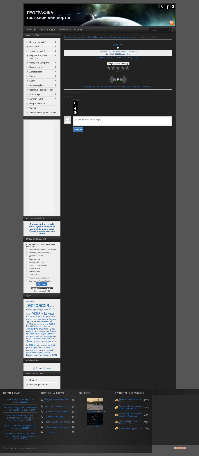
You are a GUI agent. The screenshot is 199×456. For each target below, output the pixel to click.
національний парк (43, 345)
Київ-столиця (34, 272)
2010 (51, 309)
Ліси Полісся (34, 275)
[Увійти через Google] (173, 6)
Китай (29, 326)
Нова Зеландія (45, 352)
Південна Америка (40, 321)
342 (102, 87)
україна (39, 313)
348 (127, 87)
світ (41, 336)
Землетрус (32, 328)
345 (114, 87)
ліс (50, 355)
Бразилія (45, 338)
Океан (47, 336)
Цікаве (30, 344)
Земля (30, 341)
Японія (53, 331)
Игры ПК (33, 380)
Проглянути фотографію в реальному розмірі (118, 57)
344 (110, 87)
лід (36, 355)
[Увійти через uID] (162, 6)
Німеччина (37, 319)
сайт (51, 321)
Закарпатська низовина (38, 265)
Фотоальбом (79, 37)
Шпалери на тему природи (122, 37)
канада (49, 348)
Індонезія (29, 331)
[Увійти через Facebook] (167, 6)
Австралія (30, 336)
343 (106, 87)
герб (52, 306)
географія (37, 305)
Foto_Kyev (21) (91, 411)
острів (53, 336)
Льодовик (37, 338)
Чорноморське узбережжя (39, 278)
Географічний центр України (40, 281)
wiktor (128, 54)
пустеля (42, 348)
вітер (37, 342)
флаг (54, 355)
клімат (29, 338)
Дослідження (48, 333)
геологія (38, 334)
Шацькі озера (34, 268)
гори (34, 310)
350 (135, 87)
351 (138, 87)
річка (28, 348)
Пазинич (30, 355)
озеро (29, 314)
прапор (41, 350)
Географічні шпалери (97, 37)
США (52, 338)
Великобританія (40, 324)
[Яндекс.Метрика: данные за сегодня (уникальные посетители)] (42, 368)
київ (47, 331)
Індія (37, 336)
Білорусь (52, 319)
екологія (38, 317)
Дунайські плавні (36, 256)
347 (123, 87)
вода (42, 342)
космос (42, 331)
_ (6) (91, 426)
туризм (29, 321)
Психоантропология (38, 385)
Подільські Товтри (36, 262)
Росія (45, 329)
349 (131, 87)
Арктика (29, 324)
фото (36, 331)
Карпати (45, 319)
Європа (51, 324)
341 (98, 87)
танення (35, 352)
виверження (44, 326)
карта (52, 328)
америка (34, 348)
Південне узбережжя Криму (40, 253)
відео (29, 309)
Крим (46, 310)
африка (49, 341)
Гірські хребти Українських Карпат (42, 249)
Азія (55, 342)
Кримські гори (34, 259)
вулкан (50, 314)
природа (30, 334)
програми (46, 317)
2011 (41, 329)
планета (30, 317)
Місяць (35, 326)
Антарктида (31, 350)
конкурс (40, 310)
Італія (53, 345)
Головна (67, 37)
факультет (30, 301)
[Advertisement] (41, 168)
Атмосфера (43, 355)
